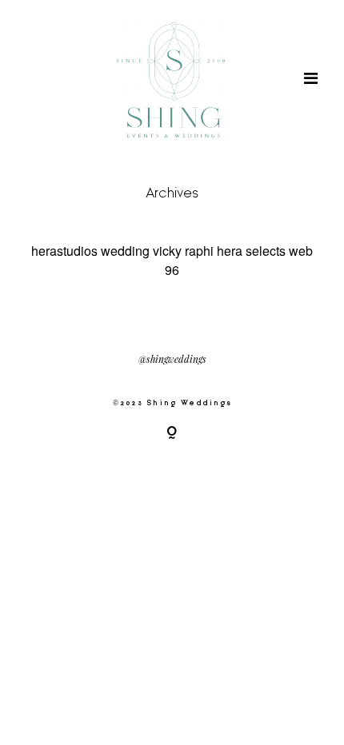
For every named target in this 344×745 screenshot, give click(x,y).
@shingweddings (172, 359)
